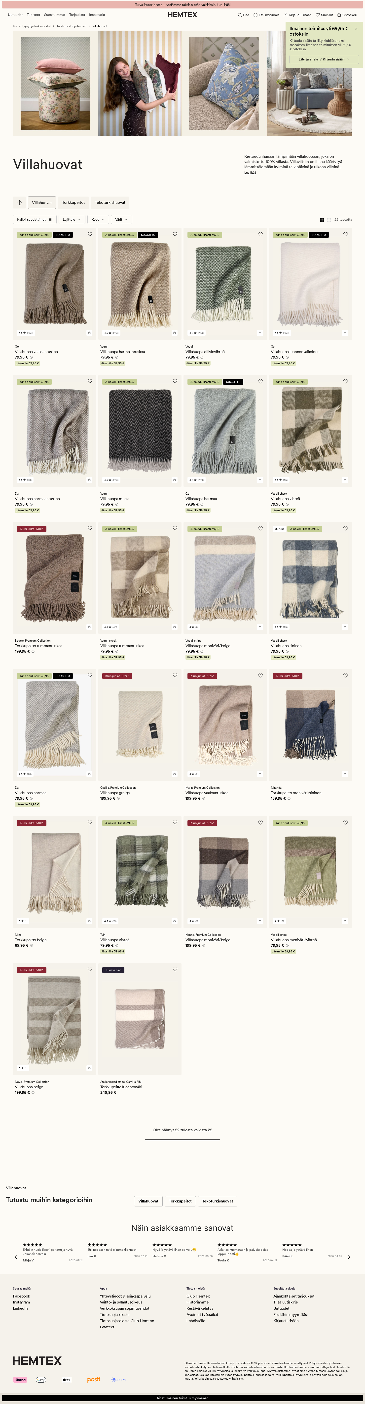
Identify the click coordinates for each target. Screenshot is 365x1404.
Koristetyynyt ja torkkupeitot (32, 26)
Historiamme (197, 1302)
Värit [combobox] (118, 219)
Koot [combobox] (95, 219)
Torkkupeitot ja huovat (71, 26)
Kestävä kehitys (199, 1308)
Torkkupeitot (73, 202)
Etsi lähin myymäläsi (290, 1314)
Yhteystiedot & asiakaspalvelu (125, 1296)
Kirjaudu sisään (286, 1320)
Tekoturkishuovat (110, 202)
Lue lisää (250, 172)
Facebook (21, 1296)
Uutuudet (15, 15)
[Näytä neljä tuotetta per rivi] (322, 219)
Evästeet (107, 1327)
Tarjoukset (77, 15)
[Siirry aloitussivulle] (182, 14)
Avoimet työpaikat (202, 1314)
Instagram (21, 1302)
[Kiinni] (356, 29)
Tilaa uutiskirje (285, 1302)
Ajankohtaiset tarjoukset (294, 1296)
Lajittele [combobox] (69, 219)
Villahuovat (42, 202)
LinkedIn (20, 1308)
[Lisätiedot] (30, 358)
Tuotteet (33, 15)
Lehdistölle (195, 1320)
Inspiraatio (97, 15)
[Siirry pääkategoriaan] (19, 202)
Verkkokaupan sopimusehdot (124, 1308)
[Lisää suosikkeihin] (89, 234)
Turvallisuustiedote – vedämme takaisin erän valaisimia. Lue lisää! (182, 4)
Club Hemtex (198, 1296)
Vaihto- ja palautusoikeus (121, 1302)
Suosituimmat (54, 15)
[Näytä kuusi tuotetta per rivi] (329, 219)
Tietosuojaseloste (115, 1314)
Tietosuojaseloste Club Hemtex (127, 1320)
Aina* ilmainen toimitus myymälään (183, 1398)
